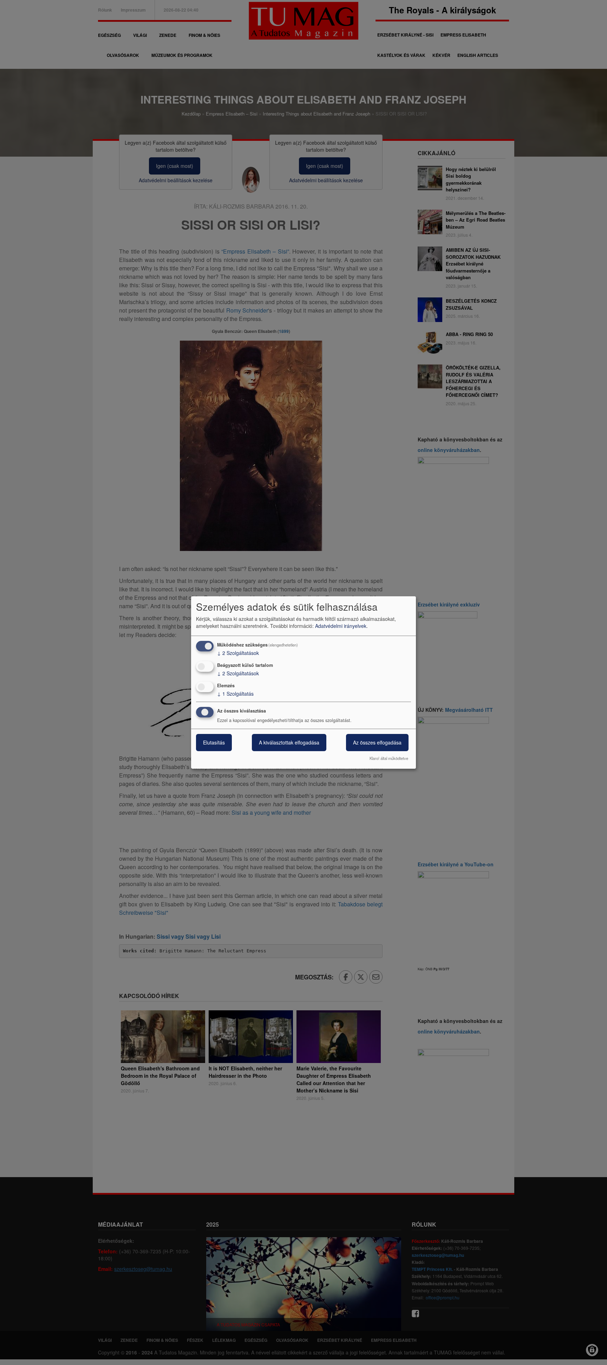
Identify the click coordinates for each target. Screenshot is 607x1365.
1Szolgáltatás (235, 693)
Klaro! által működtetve (389, 758)
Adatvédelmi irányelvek (340, 625)
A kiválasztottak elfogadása (289, 742)
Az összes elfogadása (377, 742)
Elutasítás (214, 742)
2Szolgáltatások (238, 652)
